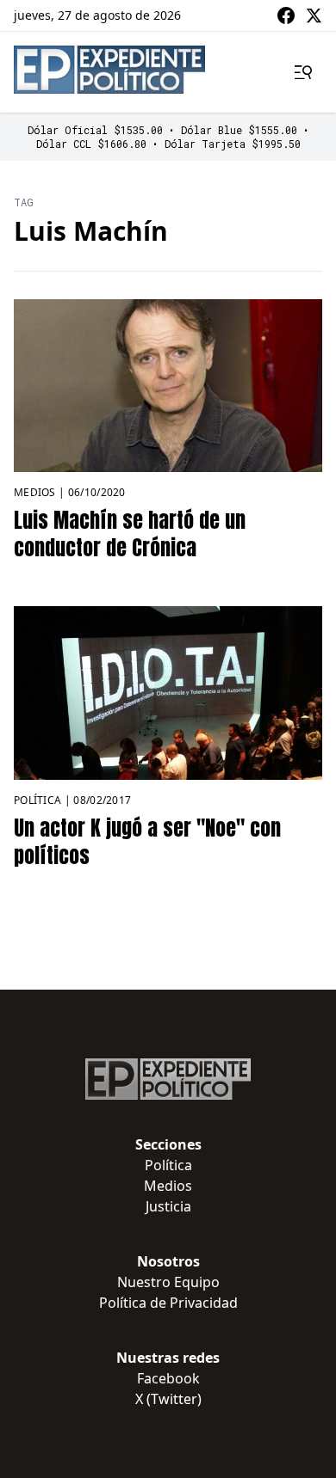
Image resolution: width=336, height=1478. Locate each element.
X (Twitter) (168, 1398)
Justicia (168, 1206)
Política (37, 800)
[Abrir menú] (303, 72)
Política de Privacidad (168, 1302)
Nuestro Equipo (168, 1282)
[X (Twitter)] (313, 15)
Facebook (168, 1378)
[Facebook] (286, 15)
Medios (35, 492)
